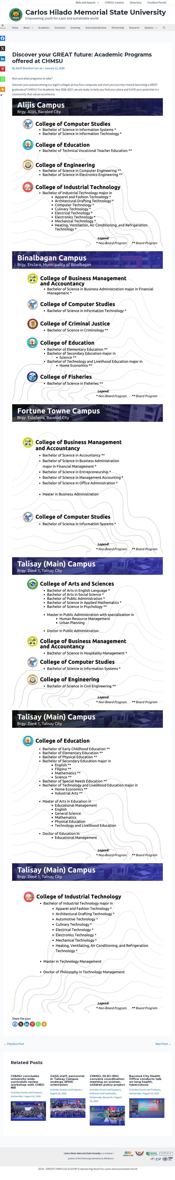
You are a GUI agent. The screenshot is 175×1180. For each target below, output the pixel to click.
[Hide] (1, 95)
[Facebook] (15, 1024)
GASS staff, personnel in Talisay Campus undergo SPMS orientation (67, 1080)
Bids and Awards (86, 2)
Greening (75, 27)
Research (134, 27)
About (26, 27)
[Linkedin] (26, 1024)
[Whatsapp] (38, 1024)
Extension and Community (103, 1093)
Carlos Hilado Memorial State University (95, 12)
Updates (149, 27)
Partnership (118, 27)
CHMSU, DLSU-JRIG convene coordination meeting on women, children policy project (107, 1080)
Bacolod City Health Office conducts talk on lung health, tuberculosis (145, 1080)
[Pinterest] (32, 1024)
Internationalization (95, 27)
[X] (20, 1024)
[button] (97, 2)
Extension (60, 27)
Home (15, 27)
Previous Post (14, 1043)
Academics (44, 27)
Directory (136, 2)
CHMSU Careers (114, 2)
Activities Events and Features (26, 1092)
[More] (44, 1024)
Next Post (163, 1043)
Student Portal (156, 2)
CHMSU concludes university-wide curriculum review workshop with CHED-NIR (28, 1081)
